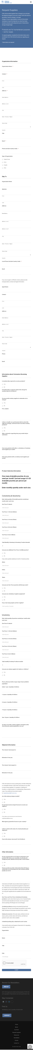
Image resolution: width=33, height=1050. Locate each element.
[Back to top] (30, 1047)
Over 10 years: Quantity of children (10, 717)
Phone (3, 353)
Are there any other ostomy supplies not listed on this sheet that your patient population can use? (15, 725)
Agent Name (5, 286)
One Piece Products (7, 504)
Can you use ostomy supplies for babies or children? (15, 669)
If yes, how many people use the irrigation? (13, 602)
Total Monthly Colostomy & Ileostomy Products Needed (16, 542)
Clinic (5, 162)
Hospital (5, 165)
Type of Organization (7, 156)
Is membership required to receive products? (13, 381)
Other (5, 167)
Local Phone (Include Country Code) (11, 261)
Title (3, 133)
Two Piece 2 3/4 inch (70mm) (9, 527)
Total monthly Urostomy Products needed (12, 661)
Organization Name (7, 66)
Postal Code (4, 123)
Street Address (5, 97)
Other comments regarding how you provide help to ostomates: (15, 434)
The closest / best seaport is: (9, 765)
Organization (5, 930)
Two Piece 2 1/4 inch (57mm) (9, 519)
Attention (4, 189)
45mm (3, 562)
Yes (4, 384)
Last (3, 87)
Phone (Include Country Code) (10, 148)
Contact (4, 74)
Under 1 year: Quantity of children (10, 687)
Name (3, 938)
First (3, 80)
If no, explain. (5, 408)
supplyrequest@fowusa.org (9, 793)
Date (3, 953)
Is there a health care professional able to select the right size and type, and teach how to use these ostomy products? (16, 423)
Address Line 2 (5, 103)
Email (4, 141)
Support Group (7, 159)
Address (4, 90)
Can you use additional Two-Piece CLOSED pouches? (15, 550)
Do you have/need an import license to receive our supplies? (15, 805)
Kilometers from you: (7, 757)
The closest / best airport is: (9, 750)
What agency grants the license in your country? (14, 821)
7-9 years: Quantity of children (9, 709)
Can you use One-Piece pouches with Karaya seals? (15, 585)
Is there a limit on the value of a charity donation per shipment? (15, 829)
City (3, 110)
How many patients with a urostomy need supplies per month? (15, 457)
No (4, 387)
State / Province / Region (7, 116)
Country (3, 130)
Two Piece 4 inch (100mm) (8, 534)
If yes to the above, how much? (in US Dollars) (13, 839)
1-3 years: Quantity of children (9, 694)
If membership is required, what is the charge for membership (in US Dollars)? (14, 390)
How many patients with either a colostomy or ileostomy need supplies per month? (16, 448)
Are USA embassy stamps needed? (11, 796)
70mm (3, 577)
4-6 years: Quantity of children (9, 702)
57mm (3, 569)
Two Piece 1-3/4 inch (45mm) (9, 512)
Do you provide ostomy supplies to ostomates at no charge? (15, 399)
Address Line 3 (5, 228)
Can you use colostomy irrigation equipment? (13, 593)
